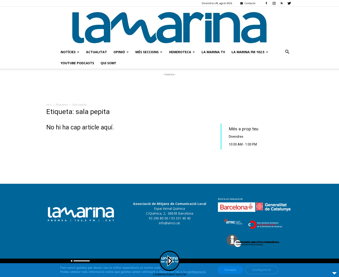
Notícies (68, 52)
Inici (48, 105)
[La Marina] (169, 27)
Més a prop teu (243, 128)
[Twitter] (289, 3)
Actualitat (96, 52)
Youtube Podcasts (77, 63)
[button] (287, 52)
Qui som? (108, 63)
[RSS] (281, 3)
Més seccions (147, 52)
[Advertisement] (169, 87)
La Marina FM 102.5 (248, 52)
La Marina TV (213, 52)
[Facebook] (266, 3)
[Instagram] (274, 3)
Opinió (119, 52)
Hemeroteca (180, 52)
